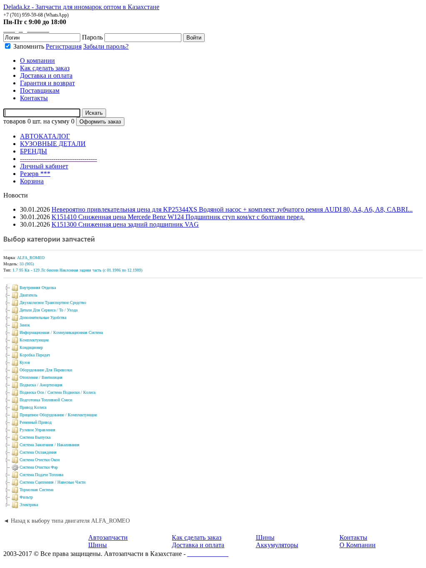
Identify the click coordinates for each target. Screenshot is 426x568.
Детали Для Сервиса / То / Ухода (48, 310)
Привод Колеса (33, 407)
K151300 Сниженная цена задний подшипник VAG (125, 224)
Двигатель (28, 295)
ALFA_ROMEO (31, 257)
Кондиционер (31, 347)
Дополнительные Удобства (43, 317)
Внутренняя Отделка (38, 287)
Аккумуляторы (277, 544)
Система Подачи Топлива (41, 474)
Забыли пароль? (106, 46)
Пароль (92, 37)
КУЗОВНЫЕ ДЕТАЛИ (53, 143)
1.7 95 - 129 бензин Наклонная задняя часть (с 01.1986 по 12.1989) (77, 270)
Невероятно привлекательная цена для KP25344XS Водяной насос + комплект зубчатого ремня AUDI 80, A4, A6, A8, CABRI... (232, 209)
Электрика (29, 504)
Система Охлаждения (38, 452)
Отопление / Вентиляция (41, 377)
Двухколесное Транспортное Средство (53, 302)
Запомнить (28, 46)
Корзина (32, 181)
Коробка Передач (35, 355)
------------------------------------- (58, 158)
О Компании (357, 544)
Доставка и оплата (198, 544)
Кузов (25, 362)
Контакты (353, 537)
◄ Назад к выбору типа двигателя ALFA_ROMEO (66, 521)
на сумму (56, 121)
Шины (97, 544)
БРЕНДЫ (33, 151)
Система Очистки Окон (39, 459)
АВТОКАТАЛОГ (45, 136)
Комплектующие (34, 340)
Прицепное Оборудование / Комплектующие (58, 414)
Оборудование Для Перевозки (46, 370)
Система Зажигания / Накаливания (49, 444)
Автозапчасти (108, 537)
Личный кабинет (44, 166)
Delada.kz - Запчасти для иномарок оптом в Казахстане (81, 6)
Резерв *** (35, 173)
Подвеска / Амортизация (41, 385)
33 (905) (27, 264)
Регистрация (64, 46)
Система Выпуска (35, 437)
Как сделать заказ (196, 537)
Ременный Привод (36, 422)
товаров (14, 121)
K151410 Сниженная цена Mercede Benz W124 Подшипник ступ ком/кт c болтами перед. (178, 216)
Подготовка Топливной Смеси (46, 400)
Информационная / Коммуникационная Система (61, 332)
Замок (25, 325)
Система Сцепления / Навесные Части (52, 482)
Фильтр (26, 497)
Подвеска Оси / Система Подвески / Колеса (57, 392)
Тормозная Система (36, 489)
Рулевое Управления (37, 429)
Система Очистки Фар (39, 467)
